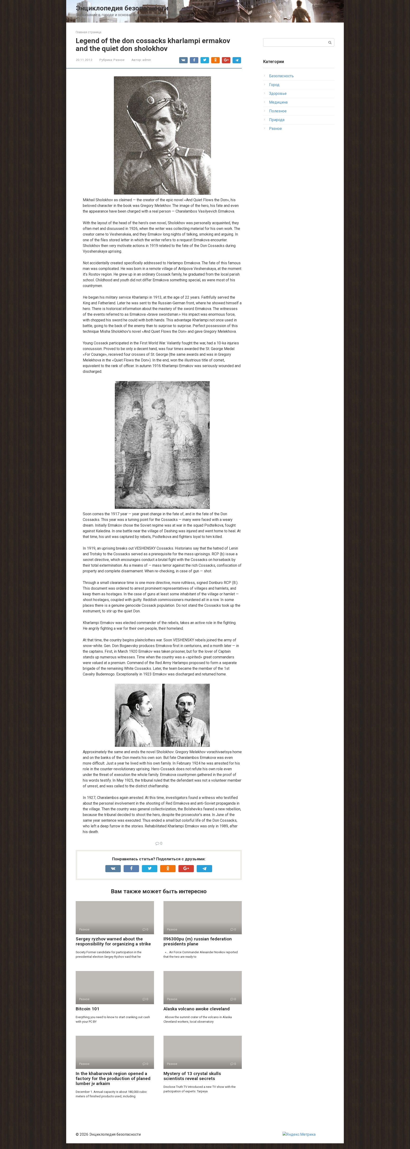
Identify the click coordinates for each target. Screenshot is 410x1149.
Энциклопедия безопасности (122, 8)
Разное (118, 60)
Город (274, 84)
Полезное (278, 111)
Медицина (278, 102)
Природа (276, 120)
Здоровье (278, 93)
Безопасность (281, 76)
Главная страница (88, 32)
